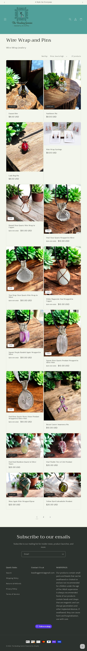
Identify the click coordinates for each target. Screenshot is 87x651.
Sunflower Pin (51, 114)
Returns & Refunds (13, 584)
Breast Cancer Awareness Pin (57, 425)
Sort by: (45, 56)
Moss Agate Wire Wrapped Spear (21, 502)
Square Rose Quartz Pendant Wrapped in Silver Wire (62, 362)
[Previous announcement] (4, 2)
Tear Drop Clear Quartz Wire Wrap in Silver (23, 296)
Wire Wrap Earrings (54, 150)
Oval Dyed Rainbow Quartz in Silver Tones (22, 463)
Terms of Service (13, 594)
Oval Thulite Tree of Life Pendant (59, 462)
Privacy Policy (11, 589)
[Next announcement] (82, 2)
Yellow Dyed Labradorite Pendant (59, 502)
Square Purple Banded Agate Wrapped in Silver (25, 353)
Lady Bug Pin (14, 176)
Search (9, 573)
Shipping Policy (12, 578)
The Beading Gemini (18, 646)
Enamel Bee (13, 114)
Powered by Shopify (32, 646)
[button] (5, 19)
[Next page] (50, 517)
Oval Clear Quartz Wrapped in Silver (60, 238)
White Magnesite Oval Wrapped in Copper (59, 300)
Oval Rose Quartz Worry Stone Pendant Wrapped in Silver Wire (24, 418)
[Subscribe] (62, 554)
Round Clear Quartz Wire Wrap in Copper (22, 226)
